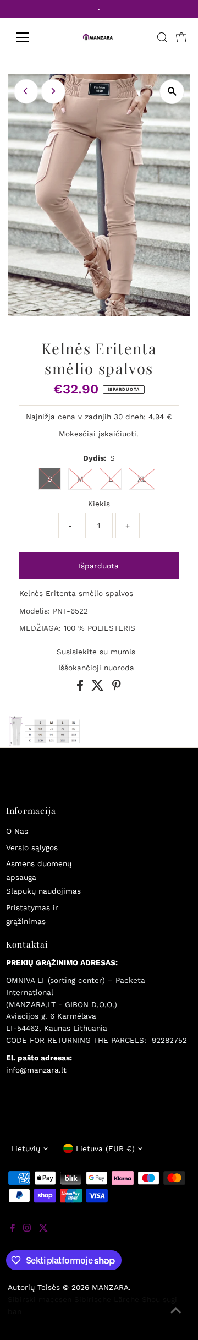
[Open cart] (181, 37)
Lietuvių (25, 1148)
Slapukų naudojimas (43, 891)
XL (142, 478)
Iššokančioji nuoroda (96, 668)
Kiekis (99, 503)
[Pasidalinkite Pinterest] (116, 687)
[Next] (53, 91)
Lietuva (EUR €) (105, 1148)
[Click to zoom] (172, 91)
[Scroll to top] (176, 1318)
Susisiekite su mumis (96, 652)
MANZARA (110, 1287)
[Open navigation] (29, 37)
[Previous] (26, 91)
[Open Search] (162, 37)
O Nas (17, 831)
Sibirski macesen (40, 1299)
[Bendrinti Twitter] (99, 687)
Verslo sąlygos (32, 847)
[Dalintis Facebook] (81, 687)
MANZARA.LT (32, 1004)
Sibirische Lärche (106, 1299)
